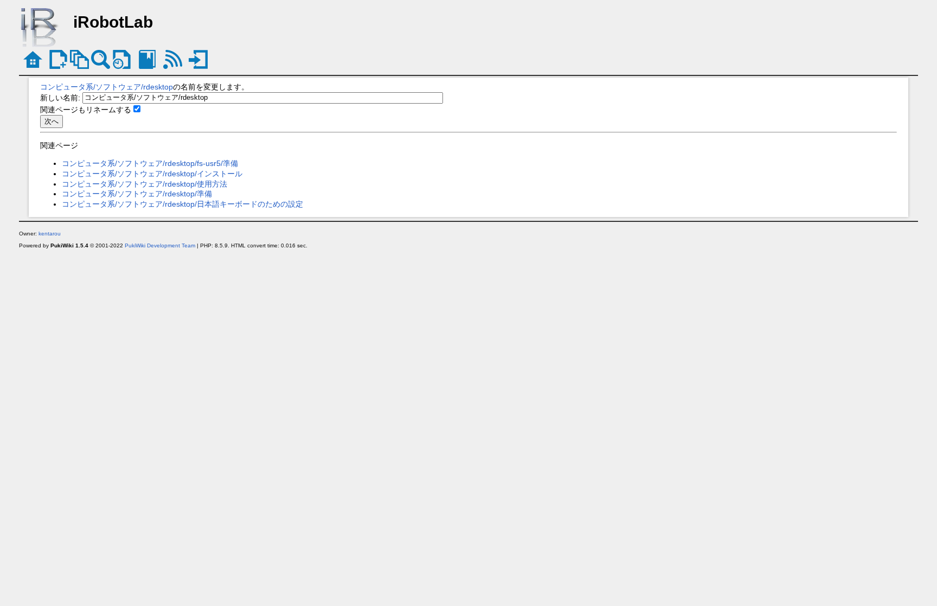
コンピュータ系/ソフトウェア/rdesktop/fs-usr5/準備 (150, 163)
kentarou (49, 234)
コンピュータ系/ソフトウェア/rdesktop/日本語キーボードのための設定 (182, 204)
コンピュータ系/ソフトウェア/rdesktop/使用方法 (144, 184)
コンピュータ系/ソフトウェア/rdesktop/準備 (137, 193)
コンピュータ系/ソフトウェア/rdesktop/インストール (152, 173)
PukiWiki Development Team (160, 245)
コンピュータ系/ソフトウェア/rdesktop (106, 86)
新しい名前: (60, 97)
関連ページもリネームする (85, 109)
